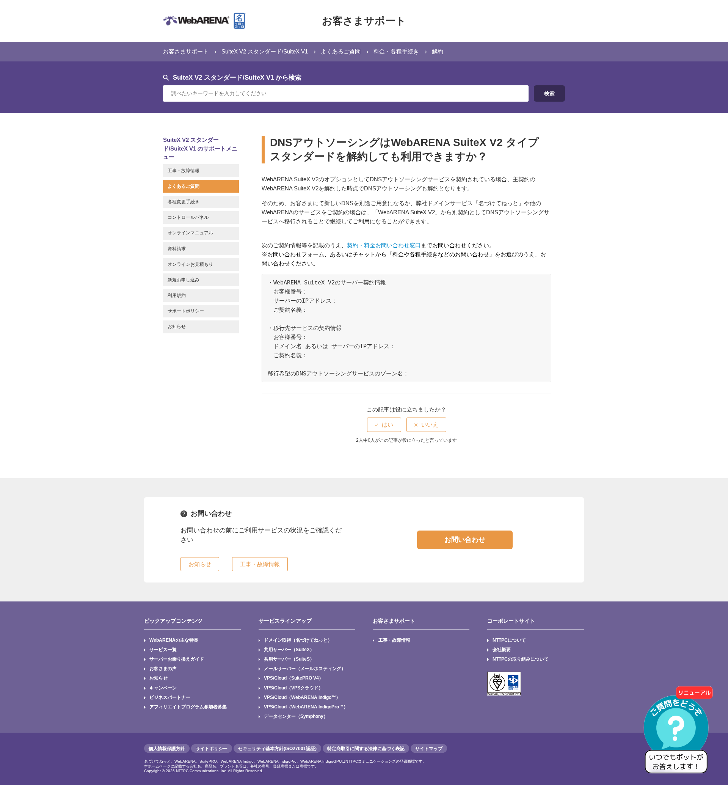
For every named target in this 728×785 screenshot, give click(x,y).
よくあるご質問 (341, 51)
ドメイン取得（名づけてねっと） (298, 640)
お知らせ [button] (199, 564)
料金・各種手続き (396, 51)
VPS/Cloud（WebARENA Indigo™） (302, 697)
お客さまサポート (364, 21)
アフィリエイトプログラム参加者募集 (188, 707)
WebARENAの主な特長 (173, 640)
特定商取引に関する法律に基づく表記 (366, 748)
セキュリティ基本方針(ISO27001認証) (277, 748)
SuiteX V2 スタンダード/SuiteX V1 (264, 51)
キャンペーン (163, 688)
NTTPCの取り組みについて (521, 659)
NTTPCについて (509, 640)
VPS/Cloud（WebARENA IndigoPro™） (306, 707)
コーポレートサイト (511, 621)
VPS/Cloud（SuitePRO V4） (293, 678)
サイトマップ (428, 748)
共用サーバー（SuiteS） (289, 659)
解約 (437, 51)
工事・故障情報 (394, 640)
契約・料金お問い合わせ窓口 (384, 245)
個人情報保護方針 (167, 748)
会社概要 (502, 649)
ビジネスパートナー (169, 697)
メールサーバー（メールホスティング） (305, 668)
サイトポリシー (212, 748)
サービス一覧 (163, 649)
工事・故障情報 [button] (260, 564)
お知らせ (158, 678)
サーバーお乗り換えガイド (176, 659)
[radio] (384, 425)
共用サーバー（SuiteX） (289, 649)
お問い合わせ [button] (464, 539)
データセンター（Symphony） (296, 716)
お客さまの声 (163, 668)
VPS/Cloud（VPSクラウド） (293, 688)
